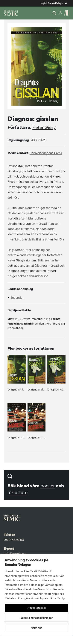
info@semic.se (15, 553)
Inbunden (17, 297)
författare (17, 492)
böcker (47, 485)
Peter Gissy (44, 127)
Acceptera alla (37, 607)
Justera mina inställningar (36, 617)
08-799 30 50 (14, 540)
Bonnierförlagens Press (46, 153)
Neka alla (36, 627)
